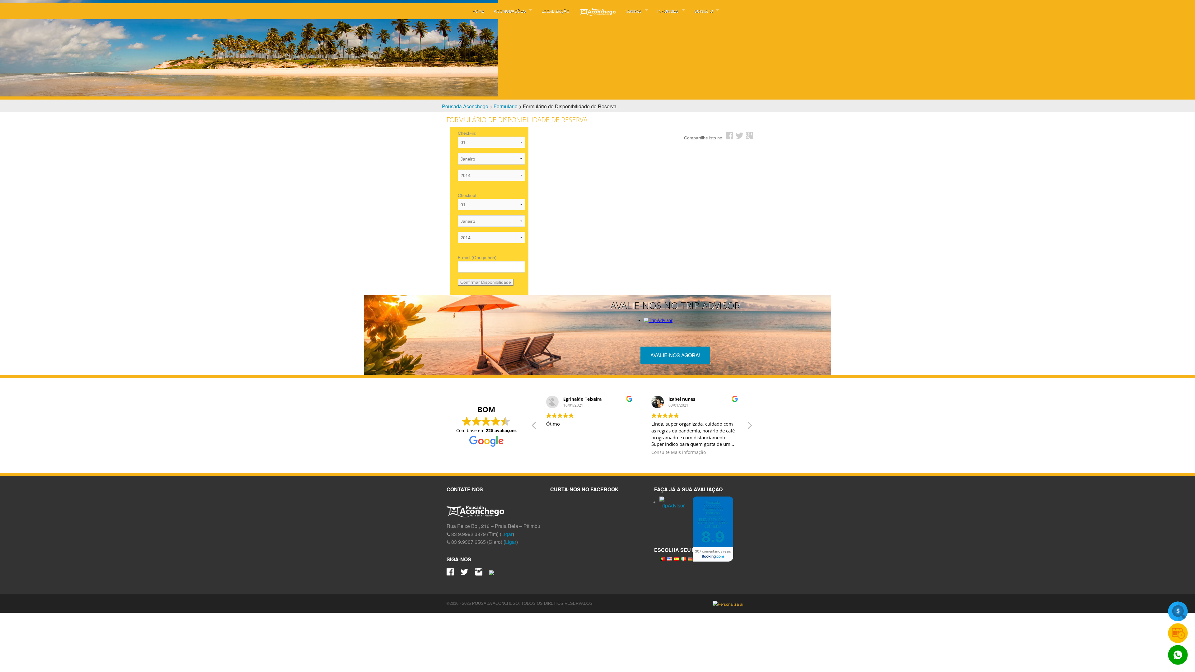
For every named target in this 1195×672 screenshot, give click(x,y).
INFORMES (668, 11)
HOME (478, 11)
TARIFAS (633, 11)
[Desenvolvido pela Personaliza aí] (730, 603)
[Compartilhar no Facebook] (729, 136)
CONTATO (703, 11)
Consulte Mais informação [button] (678, 452)
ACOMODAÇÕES (510, 11)
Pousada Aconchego (465, 106)
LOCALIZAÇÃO (555, 11)
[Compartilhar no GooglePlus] (749, 136)
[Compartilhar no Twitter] (739, 136)
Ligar (507, 534)
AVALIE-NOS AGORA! (675, 355)
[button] (749, 427)
